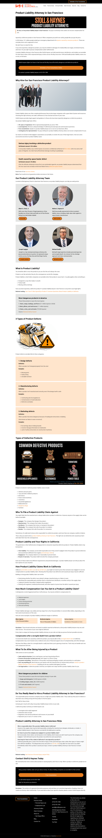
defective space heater (55, 166)
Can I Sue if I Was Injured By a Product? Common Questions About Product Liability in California (51, 291)
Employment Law (40, 805)
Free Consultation (51, 775)
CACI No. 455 (55, 743)
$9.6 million (68, 149)
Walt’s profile (57, 218)
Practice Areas (50, 5)
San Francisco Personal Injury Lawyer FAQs (37, 754)
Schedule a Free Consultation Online (51, 68)
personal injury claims (47, 552)
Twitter (54, 816)
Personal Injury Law (40, 803)
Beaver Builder (58, 835)
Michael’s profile (58, 259)
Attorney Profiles (59, 5)
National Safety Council (29, 312)
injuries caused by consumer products (67, 40)
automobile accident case (28, 570)
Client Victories (67, 5)
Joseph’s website (24, 259)
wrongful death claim (67, 638)
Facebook (54, 819)
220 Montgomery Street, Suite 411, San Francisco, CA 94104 (60, 812)
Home (45, 5)
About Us (74, 5)
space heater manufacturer (60, 215)
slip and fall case (41, 570)
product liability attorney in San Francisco (43, 536)
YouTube (54, 822)
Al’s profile (22, 218)
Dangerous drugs (23, 505)
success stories (30, 171)
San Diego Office (40, 816)
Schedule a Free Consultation (77, 1)
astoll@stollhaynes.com (59, 807)
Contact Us (83, 5)
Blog (78, 5)
